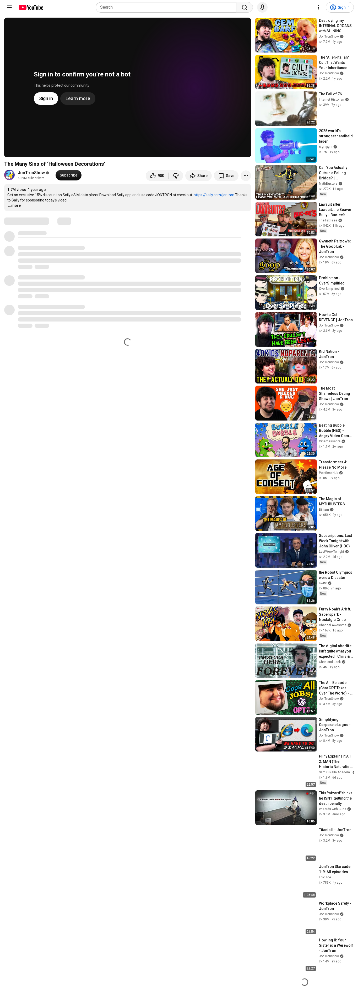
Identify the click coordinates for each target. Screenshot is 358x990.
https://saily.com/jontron (214, 195)
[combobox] (167, 7)
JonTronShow (31, 172)
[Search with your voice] (262, 7)
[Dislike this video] (176, 175)
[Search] (244, 7)
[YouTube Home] (31, 7)
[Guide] (9, 7)
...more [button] (14, 205)
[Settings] (318, 7)
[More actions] (246, 175)
